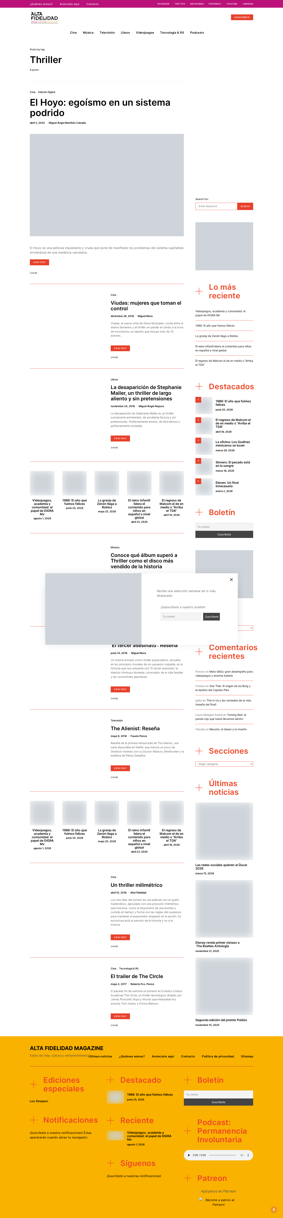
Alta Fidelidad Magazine (66, 1048)
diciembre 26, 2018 (122, 316)
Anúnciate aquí (69, 4)
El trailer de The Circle (137, 976)
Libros (125, 32)
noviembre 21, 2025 (207, 950)
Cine (73, 32)
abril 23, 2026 (139, 521)
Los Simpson (39, 1101)
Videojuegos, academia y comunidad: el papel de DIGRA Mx (42, 507)
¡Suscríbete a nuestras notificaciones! (134, 1176)
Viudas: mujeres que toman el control (146, 305)
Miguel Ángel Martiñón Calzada (67, 122)
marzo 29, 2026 (225, 450)
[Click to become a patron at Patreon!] (218, 1202)
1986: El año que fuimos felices (74, 502)
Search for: (202, 199)
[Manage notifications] (274, 1209)
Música (88, 32)
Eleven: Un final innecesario (227, 484)
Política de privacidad (218, 1056)
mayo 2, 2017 (119, 984)
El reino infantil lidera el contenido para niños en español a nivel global (139, 508)
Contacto (92, 4)
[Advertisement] (224, 126)
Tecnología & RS (172, 32)
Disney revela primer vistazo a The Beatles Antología (217, 944)
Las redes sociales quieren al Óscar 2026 (221, 866)
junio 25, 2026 (74, 507)
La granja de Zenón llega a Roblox (107, 503)
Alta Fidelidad (138, 892)
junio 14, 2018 (119, 653)
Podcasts (197, 32)
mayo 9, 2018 (119, 736)
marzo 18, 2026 (225, 470)
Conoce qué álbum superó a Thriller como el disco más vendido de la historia (144, 560)
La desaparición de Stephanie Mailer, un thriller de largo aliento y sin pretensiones (146, 393)
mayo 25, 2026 (107, 511)
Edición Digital (46, 92)
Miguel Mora (145, 316)
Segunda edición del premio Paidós (221, 1020)
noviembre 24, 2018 (123, 406)
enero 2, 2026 (224, 491)
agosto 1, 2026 (42, 518)
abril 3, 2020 (37, 122)
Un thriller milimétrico (136, 885)
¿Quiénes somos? (41, 4)
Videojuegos (145, 32)
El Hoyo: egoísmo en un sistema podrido (100, 107)
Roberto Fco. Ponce (142, 984)
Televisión (107, 32)
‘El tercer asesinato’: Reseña (144, 645)
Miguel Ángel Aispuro (151, 406)
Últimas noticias (100, 1056)
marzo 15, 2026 (204, 873)
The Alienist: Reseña (135, 728)
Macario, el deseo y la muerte (227, 729)
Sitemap (247, 1056)
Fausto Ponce (139, 736)
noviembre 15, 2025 (207, 1024)
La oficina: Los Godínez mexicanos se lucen (233, 443)
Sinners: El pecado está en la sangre (233, 464)
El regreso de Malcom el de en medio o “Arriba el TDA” (171, 505)
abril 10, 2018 (118, 892)
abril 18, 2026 (172, 514)
